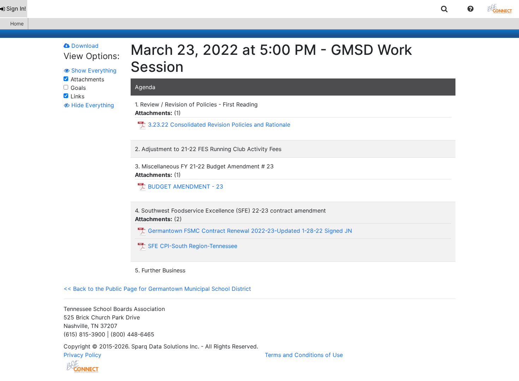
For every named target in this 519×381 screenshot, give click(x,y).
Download (84, 45)
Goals (78, 87)
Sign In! (16, 8)
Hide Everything (92, 105)
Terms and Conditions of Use (304, 354)
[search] (444, 8)
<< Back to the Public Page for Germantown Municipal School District (157, 288)
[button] (470, 8)
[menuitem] (13, 8)
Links (77, 96)
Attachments (87, 79)
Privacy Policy (82, 354)
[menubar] (259, 9)
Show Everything (93, 70)
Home (17, 24)
